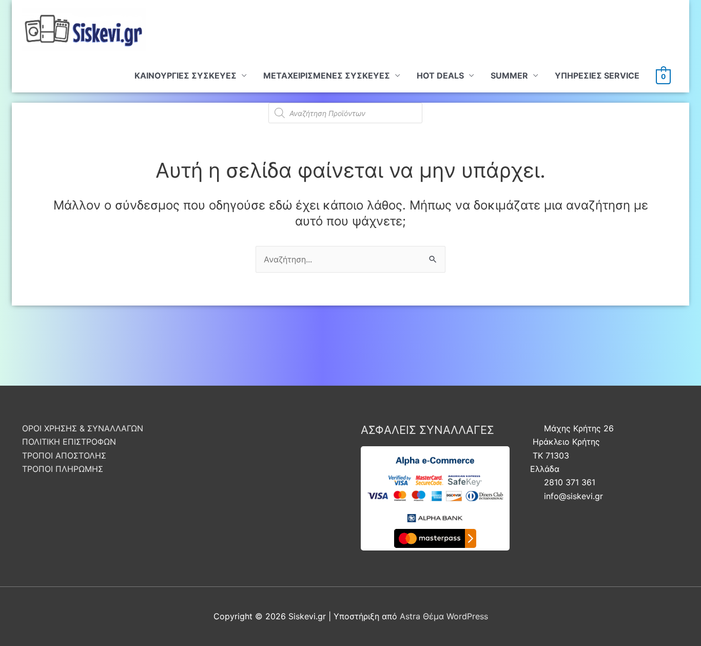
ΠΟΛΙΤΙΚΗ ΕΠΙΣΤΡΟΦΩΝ (69, 441)
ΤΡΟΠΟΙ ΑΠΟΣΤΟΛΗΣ (64, 455)
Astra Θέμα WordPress (444, 616)
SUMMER (509, 75)
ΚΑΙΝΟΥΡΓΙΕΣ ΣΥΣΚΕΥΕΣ (185, 75)
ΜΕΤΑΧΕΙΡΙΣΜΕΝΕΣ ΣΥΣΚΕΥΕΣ (326, 75)
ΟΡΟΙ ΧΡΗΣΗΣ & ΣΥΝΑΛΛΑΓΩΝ (82, 428)
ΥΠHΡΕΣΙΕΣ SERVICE (597, 75)
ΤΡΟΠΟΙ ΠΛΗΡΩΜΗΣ (62, 469)
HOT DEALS (440, 75)
